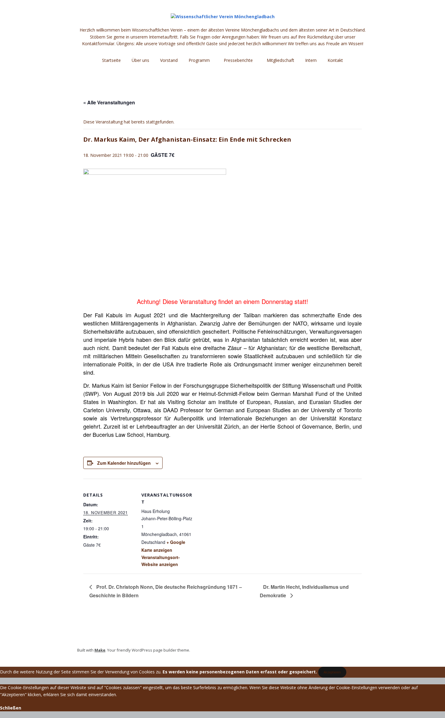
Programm (199, 60)
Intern (311, 60)
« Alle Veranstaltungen (109, 102)
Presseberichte (238, 60)
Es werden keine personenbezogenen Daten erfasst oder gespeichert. (240, 672)
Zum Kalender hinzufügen (124, 463)
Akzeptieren (332, 672)
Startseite (111, 60)
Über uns (140, 60)
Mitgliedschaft (280, 60)
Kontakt (335, 60)
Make (99, 650)
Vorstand (169, 60)
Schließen (10, 708)
